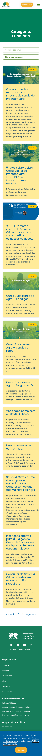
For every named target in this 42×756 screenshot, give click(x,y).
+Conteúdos (7, 676)
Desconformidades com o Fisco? (19, 447)
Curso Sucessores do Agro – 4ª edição (20, 297)
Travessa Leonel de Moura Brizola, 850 (17, 707)
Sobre (4, 665)
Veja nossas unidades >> (21, 649)
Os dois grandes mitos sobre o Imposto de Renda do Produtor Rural (20, 94)
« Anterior (11, 614)
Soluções (5, 670)
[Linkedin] (11, 645)
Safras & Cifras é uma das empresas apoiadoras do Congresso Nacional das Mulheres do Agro (20, 483)
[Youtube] (24, 645)
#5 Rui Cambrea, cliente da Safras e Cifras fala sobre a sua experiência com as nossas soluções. (20, 232)
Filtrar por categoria (14, 57)
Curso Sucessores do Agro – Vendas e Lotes (20, 348)
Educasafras (7, 691)
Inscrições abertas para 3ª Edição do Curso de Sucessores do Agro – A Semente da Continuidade (20, 542)
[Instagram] (31, 645)
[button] (38, 4)
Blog (4, 681)
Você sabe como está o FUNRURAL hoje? (20, 412)
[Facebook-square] (18, 645)
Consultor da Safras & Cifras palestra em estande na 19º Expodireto (20, 579)
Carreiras (6, 686)
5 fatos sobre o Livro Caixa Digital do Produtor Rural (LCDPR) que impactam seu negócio (19, 175)
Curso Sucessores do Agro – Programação (20, 383)
